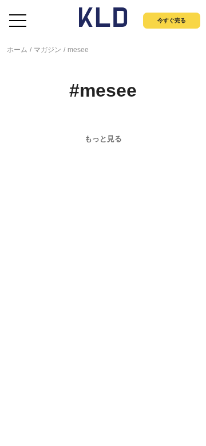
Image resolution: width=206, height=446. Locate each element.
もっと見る (103, 138)
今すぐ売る (171, 20)
